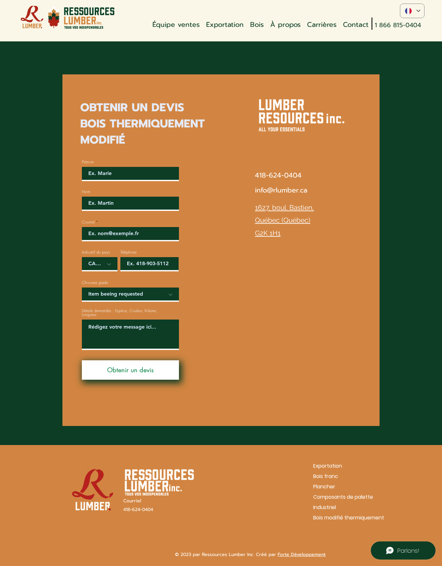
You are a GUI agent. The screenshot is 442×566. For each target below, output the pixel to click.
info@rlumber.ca (281, 190)
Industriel (324, 507)
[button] (257, 23)
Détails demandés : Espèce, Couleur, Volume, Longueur (119, 313)
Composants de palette (336, 497)
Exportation (327, 466)
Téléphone (128, 252)
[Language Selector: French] (412, 11)
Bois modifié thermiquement (336, 517)
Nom (86, 192)
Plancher (324, 486)
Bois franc (325, 476)
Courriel (88, 222)
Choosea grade (95, 283)
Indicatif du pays (96, 252)
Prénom (88, 162)
